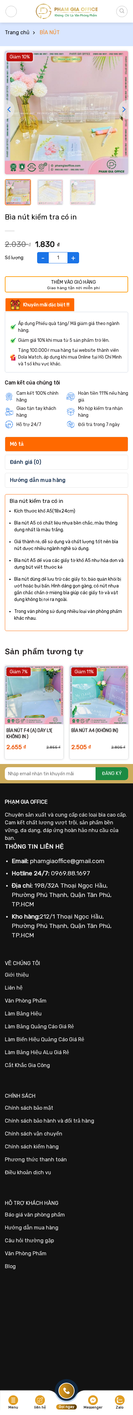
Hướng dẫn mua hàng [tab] (38, 480)
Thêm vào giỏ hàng (73, 282)
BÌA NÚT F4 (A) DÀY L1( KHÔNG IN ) (29, 733)
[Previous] (10, 109)
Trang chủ (17, 32)
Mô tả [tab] (17, 444)
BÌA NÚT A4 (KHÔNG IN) (94, 730)
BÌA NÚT (50, 32)
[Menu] (11, 11)
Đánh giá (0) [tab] (25, 462)
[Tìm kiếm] (122, 11)
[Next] (123, 109)
